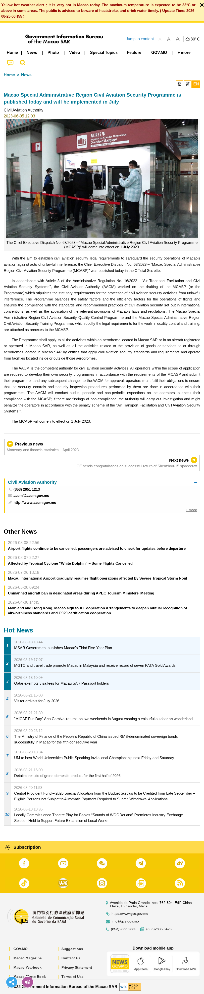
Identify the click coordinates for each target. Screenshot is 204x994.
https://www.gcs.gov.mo (129, 914)
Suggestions (72, 949)
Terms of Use (72, 977)
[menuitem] (32, 52)
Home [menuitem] (12, 52)
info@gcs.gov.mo (125, 921)
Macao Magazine (27, 958)
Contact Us (70, 958)
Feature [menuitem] (134, 52)
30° (195, 39)
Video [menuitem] (74, 52)
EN (196, 84)
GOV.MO (20, 949)
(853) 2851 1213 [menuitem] (26, 489)
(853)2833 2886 (123, 929)
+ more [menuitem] (191, 510)
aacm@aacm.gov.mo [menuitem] (31, 495)
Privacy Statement (76, 967)
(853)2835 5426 (159, 929)
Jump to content (140, 39)
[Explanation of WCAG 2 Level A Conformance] (130, 987)
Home (9, 75)
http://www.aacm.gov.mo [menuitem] (34, 502)
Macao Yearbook (27, 967)
